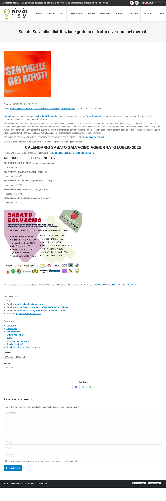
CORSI (9, 338)
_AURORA (11, 325)
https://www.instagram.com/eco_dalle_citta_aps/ (41, 310)
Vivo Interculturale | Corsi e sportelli (24, 347)
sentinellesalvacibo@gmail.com (27, 304)
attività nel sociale (15, 335)
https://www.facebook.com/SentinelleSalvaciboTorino (43, 307)
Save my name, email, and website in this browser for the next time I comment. (41, 461)
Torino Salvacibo (93, 116)
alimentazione (13, 331)
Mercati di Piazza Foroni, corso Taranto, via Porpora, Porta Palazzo (42, 108)
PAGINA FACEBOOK (95, 137)
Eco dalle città (11, 116)
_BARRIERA (11, 328)
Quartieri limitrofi (14, 344)
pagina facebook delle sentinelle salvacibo (73, 153)
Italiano (149, 3)
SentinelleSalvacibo (48, 116)
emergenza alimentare (17, 341)
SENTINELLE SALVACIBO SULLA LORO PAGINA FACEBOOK (108, 285)
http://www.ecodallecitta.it (28, 313)
